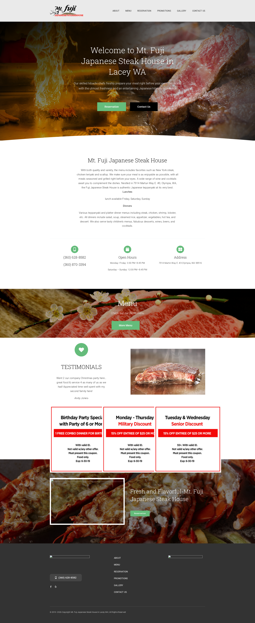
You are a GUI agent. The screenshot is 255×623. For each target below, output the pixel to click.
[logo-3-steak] (67, 6)
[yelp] (56, 587)
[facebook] (51, 587)
